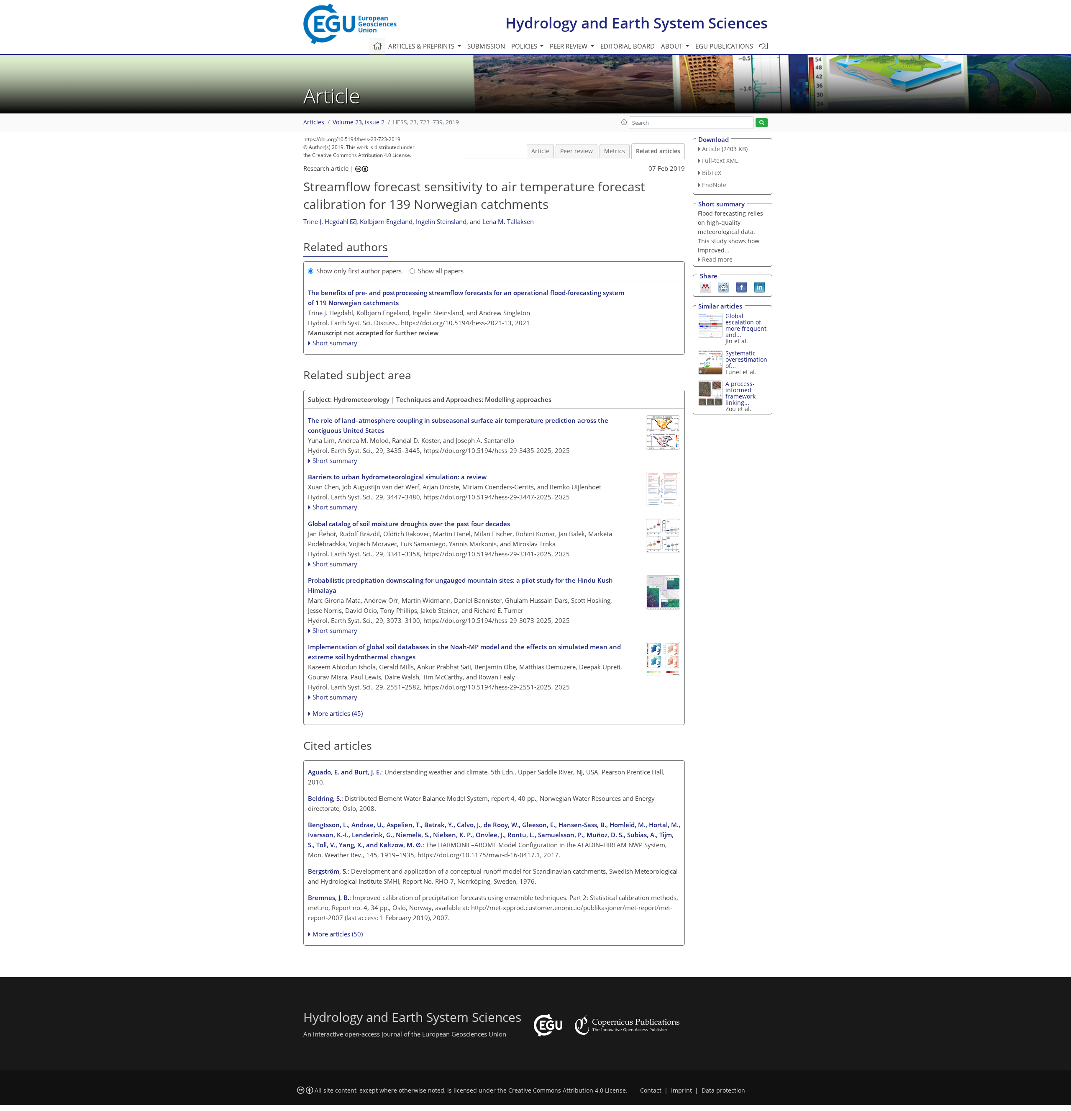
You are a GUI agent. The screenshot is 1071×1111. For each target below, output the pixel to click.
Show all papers (441, 271)
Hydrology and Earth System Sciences (636, 23)
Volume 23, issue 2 (358, 122)
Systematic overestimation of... (746, 359)
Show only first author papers (359, 271)
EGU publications (724, 46)
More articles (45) (338, 713)
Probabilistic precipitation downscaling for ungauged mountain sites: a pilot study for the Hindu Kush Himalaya (460, 585)
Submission (486, 46)
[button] (624, 122)
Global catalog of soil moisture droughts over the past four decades (409, 523)
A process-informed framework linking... (740, 393)
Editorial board (627, 46)
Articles (313, 122)
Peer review (576, 151)
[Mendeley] (705, 287)
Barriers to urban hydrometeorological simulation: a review (397, 477)
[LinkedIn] (759, 287)
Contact (650, 1090)
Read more (717, 259)
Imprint (681, 1090)
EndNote (714, 185)
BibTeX (711, 173)
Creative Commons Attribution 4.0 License (567, 1090)
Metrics (614, 151)
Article (540, 151)
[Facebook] (741, 287)
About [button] (672, 46)
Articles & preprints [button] (422, 46)
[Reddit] (723, 287)
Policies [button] (525, 46)
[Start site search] (762, 123)
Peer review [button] (569, 46)
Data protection (723, 1090)
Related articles (658, 151)
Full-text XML (720, 161)
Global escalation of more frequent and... (745, 325)
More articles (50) (338, 934)
